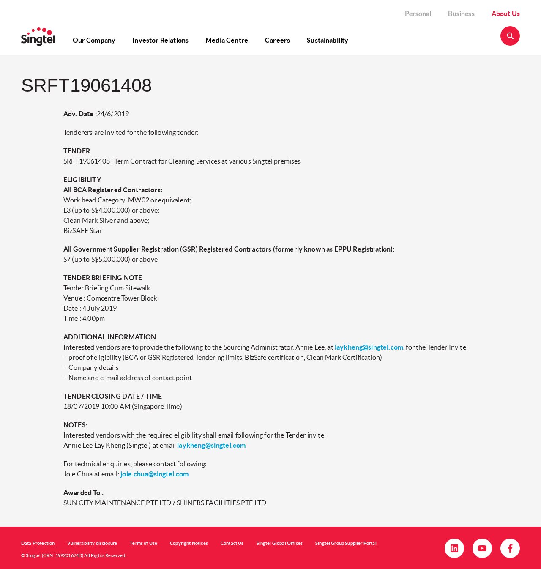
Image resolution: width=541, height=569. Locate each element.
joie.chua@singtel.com (154, 474)
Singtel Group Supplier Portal (346, 543)
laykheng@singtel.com (369, 347)
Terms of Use (143, 543)
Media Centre (226, 40)
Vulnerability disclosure (92, 543)
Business (461, 13)
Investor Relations (160, 40)
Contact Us (232, 543)
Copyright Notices (189, 543)
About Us (506, 13)
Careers (277, 40)
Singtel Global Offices (280, 543)
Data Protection (38, 543)
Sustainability (327, 40)
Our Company (94, 40)
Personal (418, 13)
